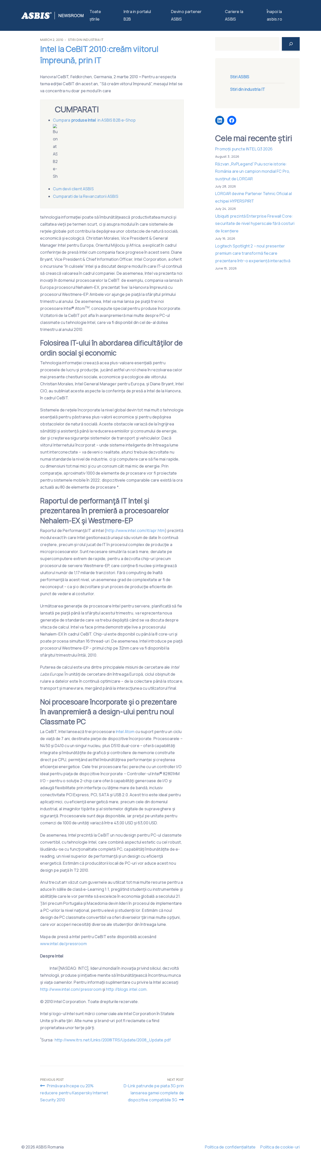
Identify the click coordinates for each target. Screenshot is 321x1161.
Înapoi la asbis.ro (274, 15)
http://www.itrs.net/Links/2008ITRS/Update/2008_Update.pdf (113, 1040)
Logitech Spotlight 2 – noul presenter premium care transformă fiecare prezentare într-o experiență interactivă (252, 253)
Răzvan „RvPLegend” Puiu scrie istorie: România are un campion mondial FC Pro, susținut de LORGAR (252, 171)
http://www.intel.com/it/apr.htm (135, 530)
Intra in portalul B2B (137, 15)
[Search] (291, 44)
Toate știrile (95, 15)
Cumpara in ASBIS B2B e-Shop (94, 120)
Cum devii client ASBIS (74, 189)
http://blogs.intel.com (126, 989)
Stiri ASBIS (239, 76)
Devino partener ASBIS (186, 15)
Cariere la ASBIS (234, 15)
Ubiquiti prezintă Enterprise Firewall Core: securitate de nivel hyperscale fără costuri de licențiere (254, 223)
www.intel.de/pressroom (63, 943)
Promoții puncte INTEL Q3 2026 (244, 149)
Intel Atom (125, 731)
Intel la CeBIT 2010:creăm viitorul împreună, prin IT (99, 54)
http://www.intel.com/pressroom (71, 989)
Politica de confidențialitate (230, 1147)
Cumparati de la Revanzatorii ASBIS (85, 196)
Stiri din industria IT (85, 40)
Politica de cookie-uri (280, 1147)
